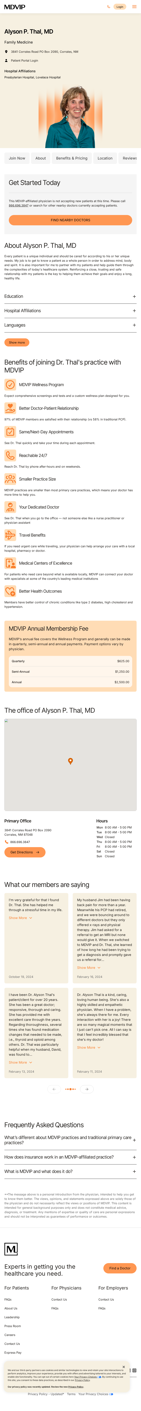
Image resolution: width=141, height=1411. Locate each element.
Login (120, 6)
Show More (18, 918)
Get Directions (21, 852)
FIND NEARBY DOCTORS (70, 220)
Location (105, 158)
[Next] (87, 1089)
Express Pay (12, 1352)
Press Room (12, 1326)
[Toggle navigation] (134, 6)
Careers (9, 1335)
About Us (10, 1308)
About (40, 158)
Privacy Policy (82, 1380)
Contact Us (12, 1344)
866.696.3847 (18, 205)
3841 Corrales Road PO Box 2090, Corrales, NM (44, 51)
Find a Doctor (120, 1268)
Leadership (12, 1317)
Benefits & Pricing (71, 158)
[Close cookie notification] (124, 1367)
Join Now (17, 158)
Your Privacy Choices (85, 1376)
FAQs (7, 1299)
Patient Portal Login (24, 60)
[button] (70, 761)
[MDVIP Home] (17, 6)
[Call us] (109, 6)
